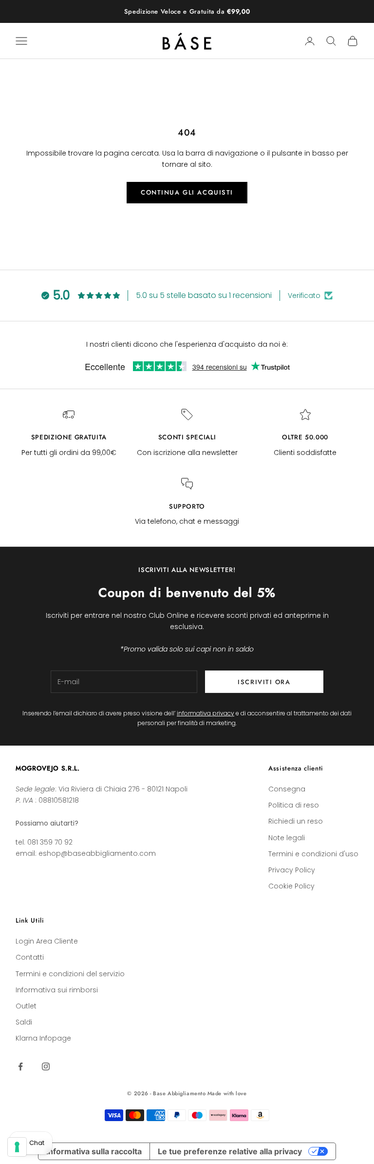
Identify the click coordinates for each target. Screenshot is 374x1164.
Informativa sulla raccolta (94, 1151)
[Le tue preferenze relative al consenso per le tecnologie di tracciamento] (17, 1147)
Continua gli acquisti (187, 192)
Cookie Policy (291, 886)
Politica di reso (293, 805)
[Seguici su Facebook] (20, 1066)
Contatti (30, 957)
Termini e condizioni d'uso (313, 854)
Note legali (286, 838)
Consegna (286, 789)
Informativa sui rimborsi (57, 990)
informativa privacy (205, 713)
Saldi (24, 1022)
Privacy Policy (291, 870)
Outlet (26, 1006)
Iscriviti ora (264, 682)
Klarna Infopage (43, 1038)
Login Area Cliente (47, 941)
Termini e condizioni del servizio (70, 974)
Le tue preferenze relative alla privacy (230, 1151)
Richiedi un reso (295, 821)
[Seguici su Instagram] (46, 1066)
